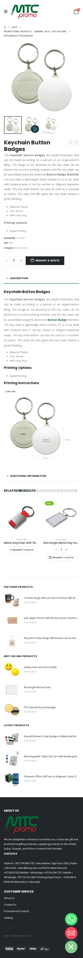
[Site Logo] (24, 11)
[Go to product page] (21, 517)
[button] (7, 11)
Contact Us (10, 904)
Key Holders (21, 247)
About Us (9, 898)
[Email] (71, 933)
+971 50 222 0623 (26, 877)
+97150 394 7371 (53, 872)
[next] (76, 142)
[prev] (70, 142)
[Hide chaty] (71, 947)
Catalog (8, 917)
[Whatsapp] (71, 919)
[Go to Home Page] (5, 27)
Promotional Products (16, 911)
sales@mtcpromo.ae (29, 868)
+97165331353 (12, 872)
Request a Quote (47, 260)
